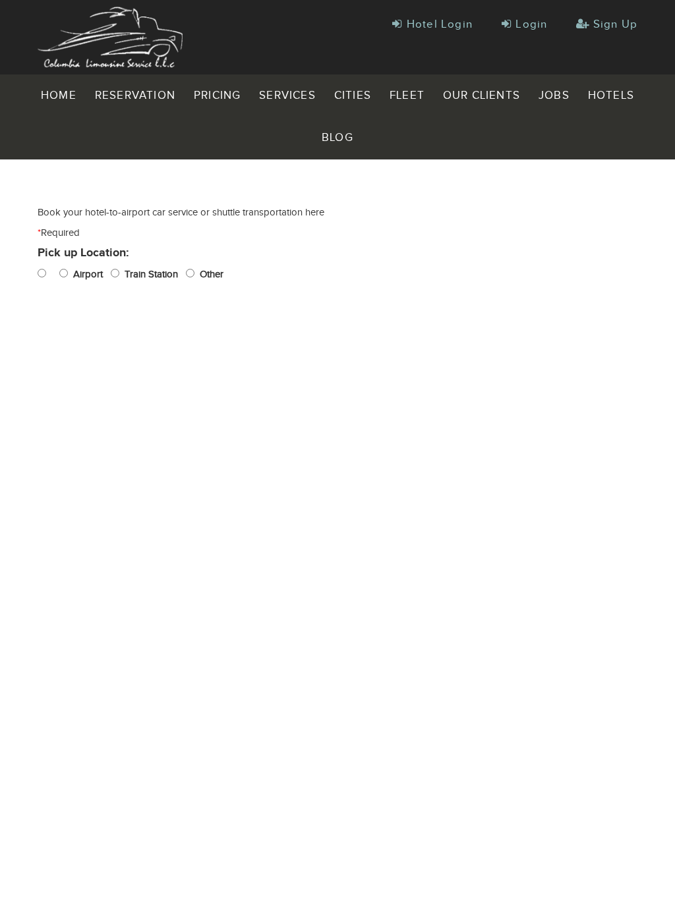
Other (208, 274)
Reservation (135, 95)
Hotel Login (437, 24)
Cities (352, 95)
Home (58, 95)
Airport (85, 274)
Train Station (148, 274)
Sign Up (613, 24)
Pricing (217, 95)
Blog (337, 137)
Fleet (407, 95)
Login (529, 24)
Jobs (554, 95)
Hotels (611, 95)
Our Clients (481, 95)
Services (287, 95)
